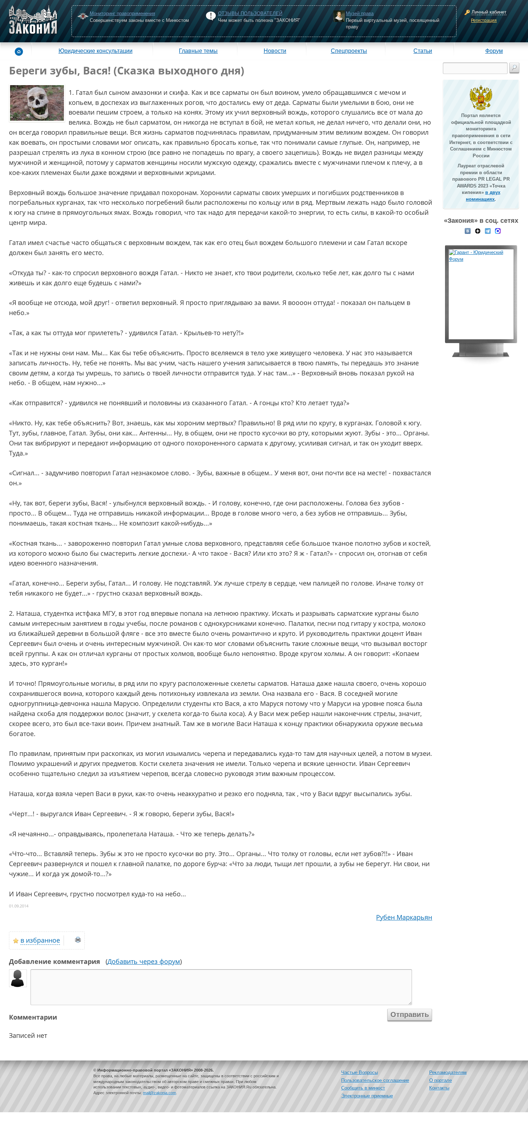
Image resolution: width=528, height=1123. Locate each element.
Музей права (360, 13)
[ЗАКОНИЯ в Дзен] (478, 230)
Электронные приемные (367, 1096)
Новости (275, 50)
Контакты (439, 1088)
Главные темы (198, 50)
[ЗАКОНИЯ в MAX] (498, 230)
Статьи (422, 50)
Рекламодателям (448, 1072)
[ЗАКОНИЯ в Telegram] (488, 230)
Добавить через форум (143, 961)
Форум (494, 50)
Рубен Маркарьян (404, 917)
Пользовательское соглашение (375, 1080)
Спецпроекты (349, 50)
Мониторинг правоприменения (122, 13)
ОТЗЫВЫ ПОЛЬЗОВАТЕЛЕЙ (250, 13)
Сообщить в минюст (363, 1088)
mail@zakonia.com (159, 1093)
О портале (440, 1080)
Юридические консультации (96, 50)
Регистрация (484, 20)
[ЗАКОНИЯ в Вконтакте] (468, 230)
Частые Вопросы (359, 1072)
